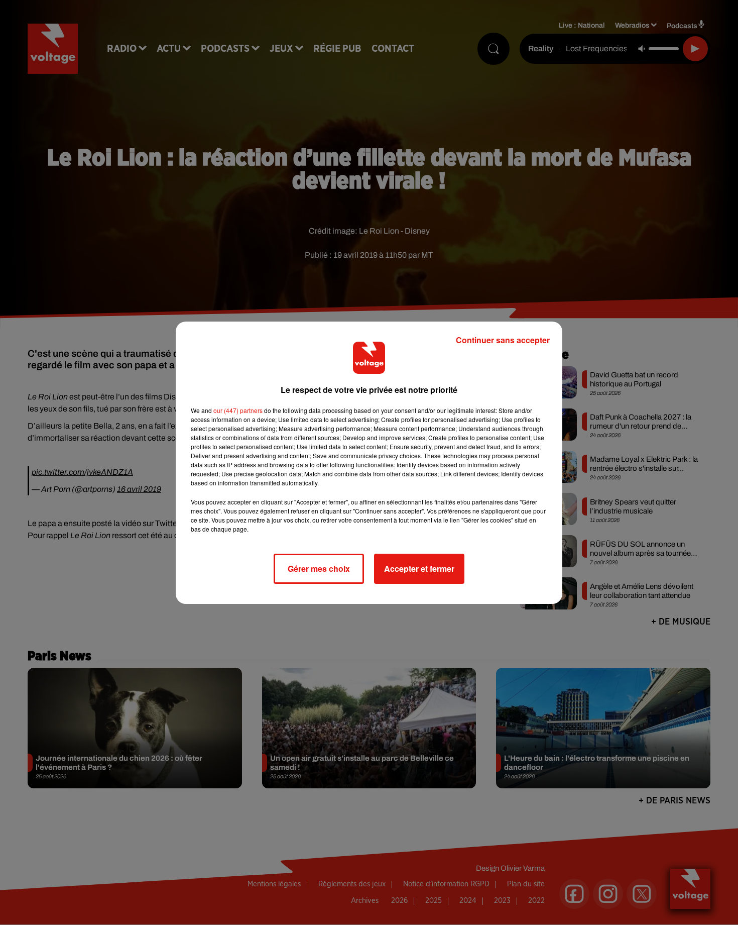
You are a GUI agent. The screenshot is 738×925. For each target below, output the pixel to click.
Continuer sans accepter (503, 340)
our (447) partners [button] (238, 410)
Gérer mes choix (319, 568)
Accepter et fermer (419, 568)
